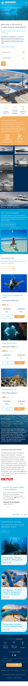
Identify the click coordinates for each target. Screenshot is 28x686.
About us (17, 670)
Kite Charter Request (8, 224)
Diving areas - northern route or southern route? (13, 625)
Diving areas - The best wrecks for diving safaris (12, 558)
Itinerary (7, 316)
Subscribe (13, 665)
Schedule (3, 670)
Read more (16, 205)
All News (4, 531)
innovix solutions (17, 678)
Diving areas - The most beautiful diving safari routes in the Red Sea (12, 592)
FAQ (12, 670)
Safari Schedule (6, 268)
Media (8, 670)
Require (19, 316)
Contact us (23, 670)
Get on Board (5, 13)
